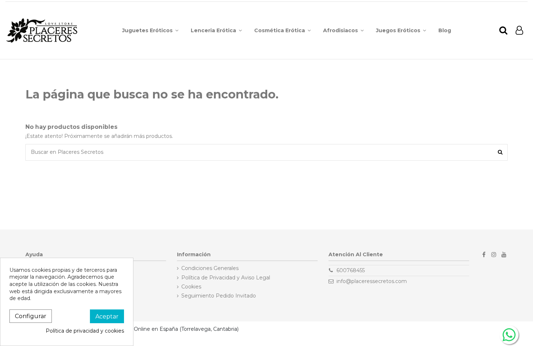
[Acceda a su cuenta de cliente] (519, 30)
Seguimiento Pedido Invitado (218, 295)
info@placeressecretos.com (371, 281)
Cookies (191, 286)
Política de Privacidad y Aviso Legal (225, 277)
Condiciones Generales (210, 268)
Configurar (30, 316)
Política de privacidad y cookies (85, 331)
